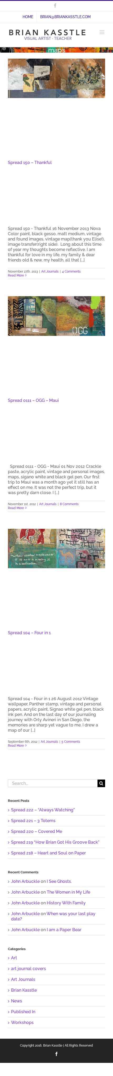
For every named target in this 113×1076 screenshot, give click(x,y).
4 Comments (71, 271)
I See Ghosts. (59, 881)
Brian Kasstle (24, 990)
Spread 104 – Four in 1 (29, 632)
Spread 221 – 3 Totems (33, 820)
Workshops (22, 1022)
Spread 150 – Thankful (30, 162)
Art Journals (50, 271)
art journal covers (28, 968)
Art (14, 957)
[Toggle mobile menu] (102, 32)
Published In (23, 1011)
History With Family (66, 902)
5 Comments (70, 742)
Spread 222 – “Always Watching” (43, 809)
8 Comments (69, 504)
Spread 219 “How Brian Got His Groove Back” (55, 842)
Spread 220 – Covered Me (36, 831)
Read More (16, 275)
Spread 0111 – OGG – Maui (33, 400)
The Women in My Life (68, 892)
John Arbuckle (25, 881)
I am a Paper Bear (64, 929)
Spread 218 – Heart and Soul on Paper (48, 852)
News (16, 1000)
